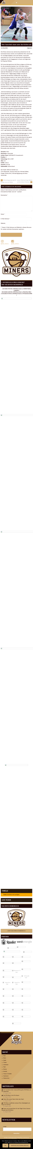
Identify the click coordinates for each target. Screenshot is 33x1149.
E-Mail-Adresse (5, 218)
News (4, 1058)
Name (3, 214)
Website (3, 223)
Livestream (5, 1064)
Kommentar (4, 195)
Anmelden (16, 1133)
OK (5, 1145)
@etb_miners (5, 243)
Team (4, 1067)
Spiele (4, 1060)
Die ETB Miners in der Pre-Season (11, 1095)
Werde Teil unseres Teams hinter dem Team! (13, 1099)
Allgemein (29, 48)
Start (4, 1055)
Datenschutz (6, 1078)
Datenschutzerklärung (20, 1145)
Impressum (6, 1076)
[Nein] (31, 1144)
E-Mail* (5, 1126)
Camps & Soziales (7, 1073)
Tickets (5, 1062)
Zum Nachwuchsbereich (16, 930)
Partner (5, 1069)
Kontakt (5, 1071)
